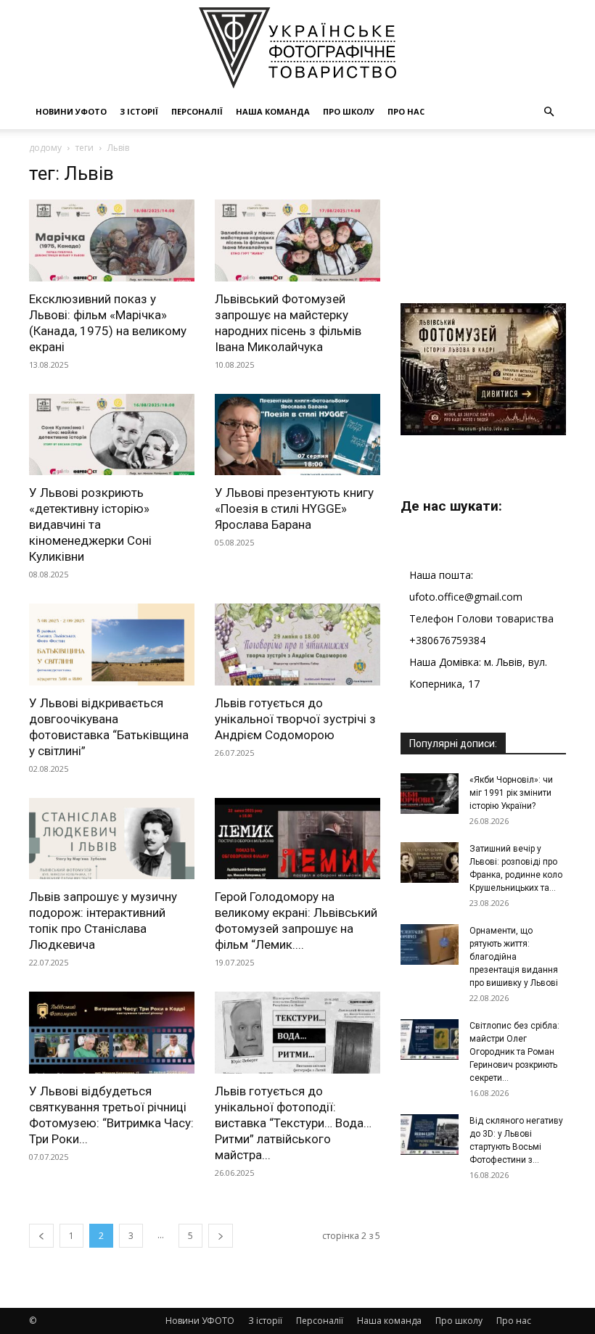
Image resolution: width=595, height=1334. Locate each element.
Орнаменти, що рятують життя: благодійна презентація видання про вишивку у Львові (513, 957)
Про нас (405, 111)
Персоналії (197, 111)
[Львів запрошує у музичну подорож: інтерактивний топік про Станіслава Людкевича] (111, 839)
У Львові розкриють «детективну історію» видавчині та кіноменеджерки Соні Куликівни (90, 524)
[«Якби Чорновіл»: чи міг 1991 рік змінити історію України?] (430, 793)
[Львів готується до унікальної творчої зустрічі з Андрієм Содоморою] (297, 644)
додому (45, 147)
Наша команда (273, 111)
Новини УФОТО (71, 111)
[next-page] (220, 1236)
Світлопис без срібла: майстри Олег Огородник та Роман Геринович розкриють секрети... (514, 1052)
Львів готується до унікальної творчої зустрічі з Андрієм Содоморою (295, 719)
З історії (139, 111)
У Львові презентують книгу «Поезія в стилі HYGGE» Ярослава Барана (294, 508)
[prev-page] (41, 1236)
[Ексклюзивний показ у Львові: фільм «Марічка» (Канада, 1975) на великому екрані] (111, 240)
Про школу (348, 111)
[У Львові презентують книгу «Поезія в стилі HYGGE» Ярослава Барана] (297, 435)
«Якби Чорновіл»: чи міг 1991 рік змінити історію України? (511, 793)
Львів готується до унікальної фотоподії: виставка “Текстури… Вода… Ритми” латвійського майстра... (293, 1123)
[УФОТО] (297, 47)
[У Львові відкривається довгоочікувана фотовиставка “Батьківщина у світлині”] (111, 644)
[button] (548, 112)
